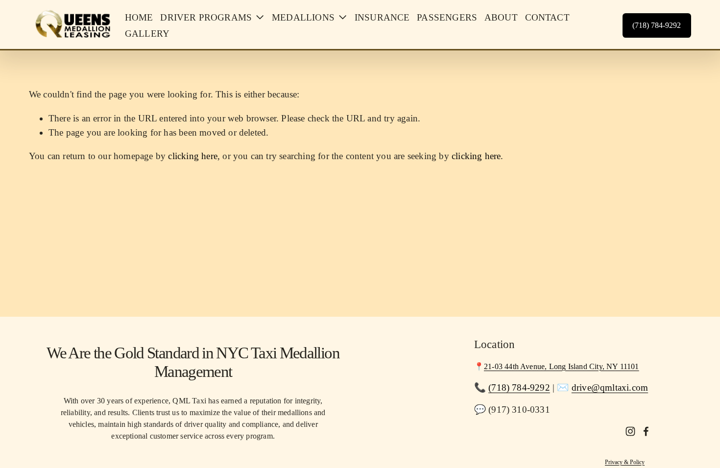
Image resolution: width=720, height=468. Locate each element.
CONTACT (547, 17)
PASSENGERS (447, 17)
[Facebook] (646, 431)
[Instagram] (630, 431)
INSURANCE (382, 17)
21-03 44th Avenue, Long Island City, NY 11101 (561, 366)
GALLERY (147, 33)
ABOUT (501, 17)
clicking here (192, 156)
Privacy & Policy (625, 462)
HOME (139, 17)
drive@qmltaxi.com (610, 387)
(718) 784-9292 (656, 25)
